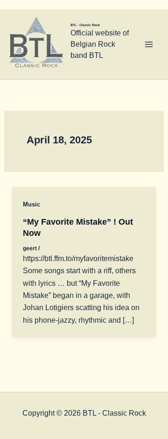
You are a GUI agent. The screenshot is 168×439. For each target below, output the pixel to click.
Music (31, 204)
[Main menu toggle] (149, 44)
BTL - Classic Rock (85, 25)
